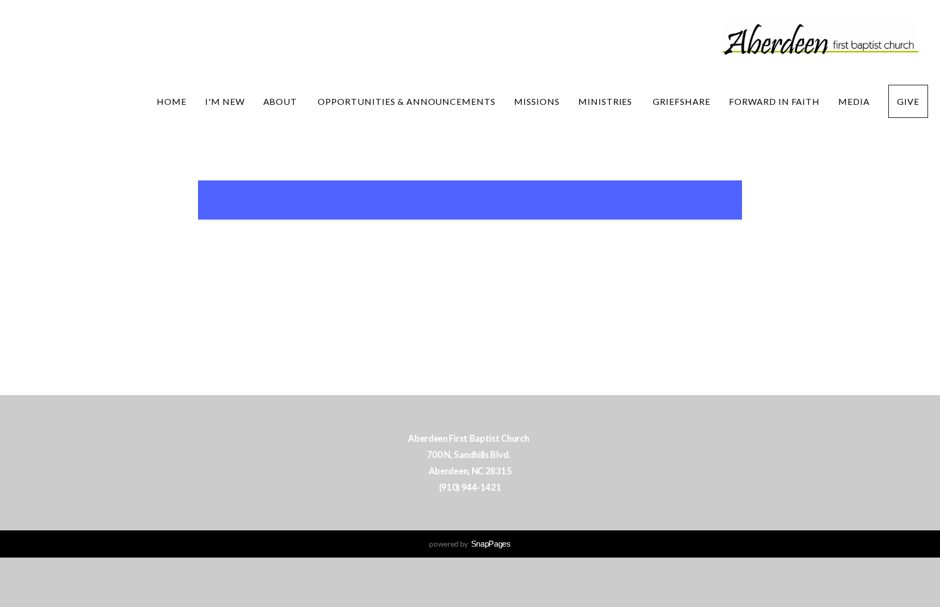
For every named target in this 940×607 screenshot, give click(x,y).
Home (172, 101)
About (281, 101)
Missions (537, 101)
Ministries (606, 101)
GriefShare (681, 101)
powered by (470, 543)
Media (854, 101)
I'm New (225, 101)
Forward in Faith (774, 101)
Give (908, 101)
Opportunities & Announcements (407, 101)
